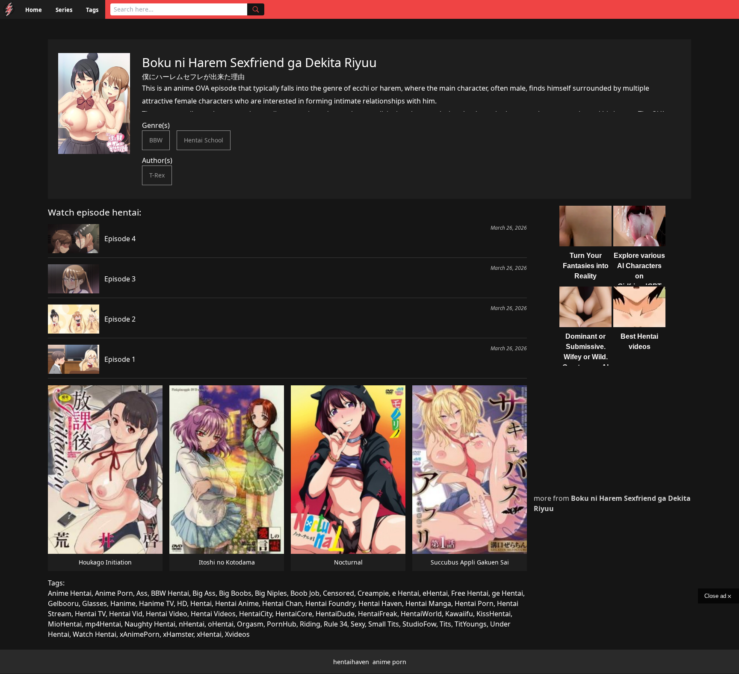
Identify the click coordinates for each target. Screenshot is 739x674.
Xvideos (237, 634)
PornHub (281, 624)
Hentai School (203, 140)
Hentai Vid (125, 613)
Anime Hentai (70, 593)
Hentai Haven (380, 603)
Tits (445, 624)
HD (182, 603)
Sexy (358, 624)
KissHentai (493, 613)
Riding (310, 624)
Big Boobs (235, 593)
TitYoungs (471, 624)
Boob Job (304, 593)
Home (33, 10)
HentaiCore (293, 613)
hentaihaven (351, 662)
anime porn (389, 662)
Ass (142, 593)
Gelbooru (63, 603)
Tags (92, 10)
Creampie (373, 593)
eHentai (435, 593)
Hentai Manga (428, 603)
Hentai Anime (237, 603)
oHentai (221, 624)
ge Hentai (507, 593)
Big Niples (271, 593)
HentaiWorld (421, 613)
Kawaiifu (459, 613)
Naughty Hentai (149, 624)
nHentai (191, 624)
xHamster (178, 634)
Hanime (123, 603)
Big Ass (204, 593)
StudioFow (419, 624)
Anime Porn (114, 593)
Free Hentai (469, 593)
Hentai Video (166, 613)
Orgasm (250, 624)
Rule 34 (335, 624)
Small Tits (383, 624)
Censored (338, 593)
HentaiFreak (377, 613)
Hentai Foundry (330, 603)
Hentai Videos (213, 613)
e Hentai (405, 593)
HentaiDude (335, 613)
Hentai (201, 603)
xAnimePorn (140, 634)
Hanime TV (156, 603)
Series (64, 10)
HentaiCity (255, 613)
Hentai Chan (282, 603)
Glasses (94, 603)
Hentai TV (90, 613)
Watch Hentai (94, 634)
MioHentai (65, 624)
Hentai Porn (474, 603)
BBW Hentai (170, 593)
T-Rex (157, 175)
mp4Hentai (103, 624)
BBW (156, 140)
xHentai (209, 634)
